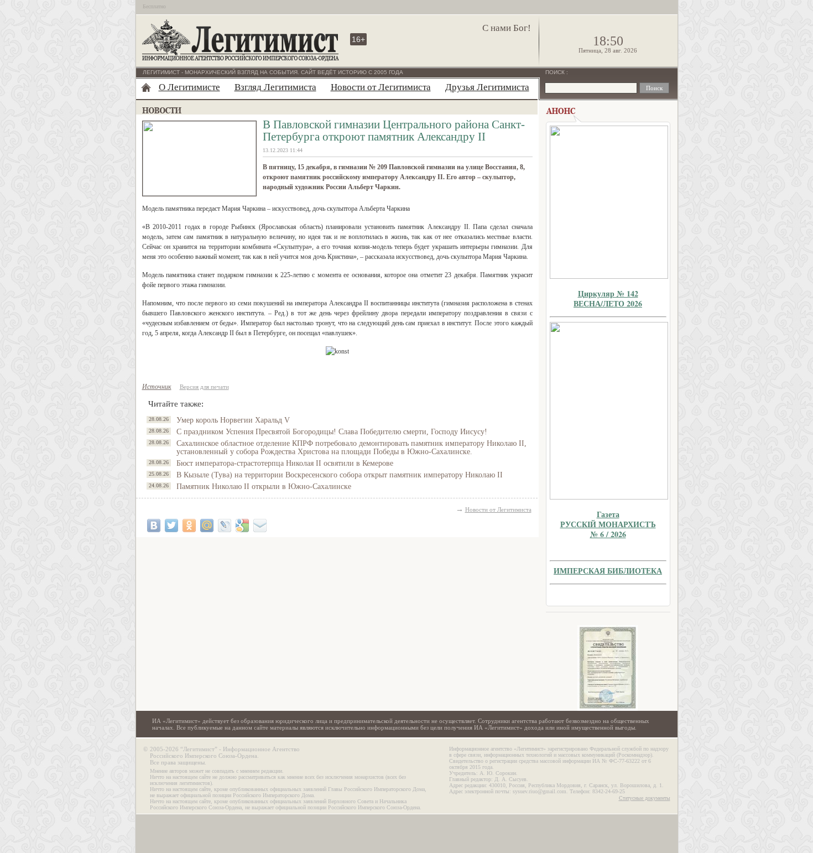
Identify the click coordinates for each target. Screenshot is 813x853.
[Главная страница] (146, 87)
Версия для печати (204, 386)
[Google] (242, 525)
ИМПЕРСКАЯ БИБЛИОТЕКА (608, 570)
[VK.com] (153, 525)
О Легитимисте (189, 87)
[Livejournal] (224, 525)
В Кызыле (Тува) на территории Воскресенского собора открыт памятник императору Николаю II (339, 475)
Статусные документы (644, 798)
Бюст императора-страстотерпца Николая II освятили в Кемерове (284, 463)
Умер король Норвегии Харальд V (233, 420)
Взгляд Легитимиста (275, 87)
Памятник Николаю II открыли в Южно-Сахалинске (263, 486)
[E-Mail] (260, 525)
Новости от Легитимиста (381, 87)
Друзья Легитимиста (487, 87)
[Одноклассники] (189, 525)
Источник (156, 387)
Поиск (555, 72)
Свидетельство (607, 668)
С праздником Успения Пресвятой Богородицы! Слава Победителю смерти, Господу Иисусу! (331, 432)
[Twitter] (171, 525)
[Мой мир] (206, 525)
